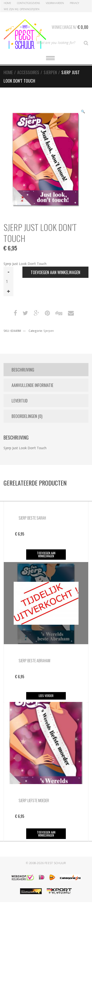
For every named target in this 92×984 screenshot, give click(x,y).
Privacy (74, 3)
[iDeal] (42, 877)
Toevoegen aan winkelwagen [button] (46, 554)
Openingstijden (29, 9)
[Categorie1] (70, 877)
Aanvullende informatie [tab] (32, 385)
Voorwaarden (55, 3)
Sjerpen (50, 72)
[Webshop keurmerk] (23, 877)
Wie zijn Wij (11, 9)
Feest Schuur (55, 863)
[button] (82, 112)
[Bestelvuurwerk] (31, 891)
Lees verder (46, 695)
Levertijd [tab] (20, 401)
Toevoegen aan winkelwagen (55, 272)
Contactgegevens (28, 3)
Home (7, 3)
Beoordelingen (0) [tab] (27, 416)
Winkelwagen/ (70, 27)
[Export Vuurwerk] (59, 891)
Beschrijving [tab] (23, 370)
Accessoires (28, 72)
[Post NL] (52, 877)
